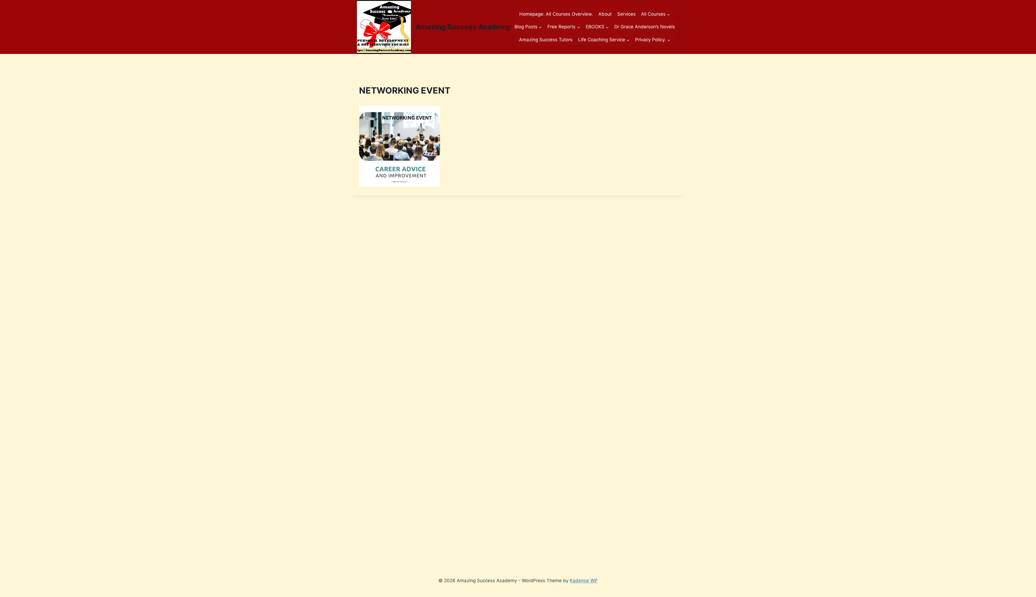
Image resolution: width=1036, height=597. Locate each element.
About (605, 14)
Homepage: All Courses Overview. (556, 14)
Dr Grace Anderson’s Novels (644, 26)
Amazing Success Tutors (545, 39)
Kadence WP (584, 580)
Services (626, 14)
